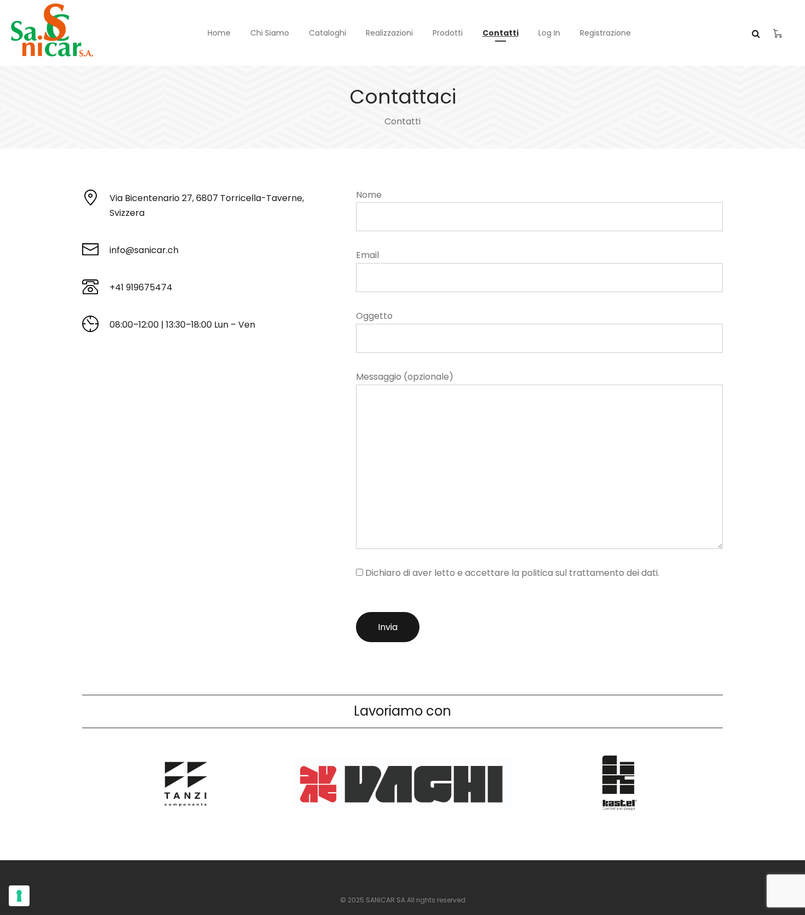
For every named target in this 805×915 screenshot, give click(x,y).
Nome (369, 194)
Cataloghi (327, 32)
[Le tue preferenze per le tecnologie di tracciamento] (19, 895)
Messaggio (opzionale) (404, 376)
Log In (549, 32)
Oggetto (374, 316)
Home (219, 32)
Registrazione (605, 32)
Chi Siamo (269, 32)
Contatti (500, 32)
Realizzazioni (389, 32)
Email (367, 255)
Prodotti (448, 32)
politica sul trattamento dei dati (589, 573)
